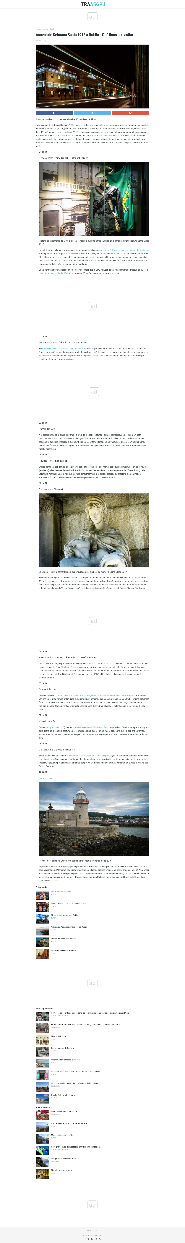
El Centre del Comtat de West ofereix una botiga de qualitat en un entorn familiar (85, 1024)
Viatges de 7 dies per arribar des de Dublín (69, 927)
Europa (38, 29)
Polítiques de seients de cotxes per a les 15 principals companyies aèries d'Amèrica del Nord (90, 1013)
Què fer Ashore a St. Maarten (63, 1095)
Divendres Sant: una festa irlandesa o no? (69, 903)
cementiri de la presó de (82, 755)
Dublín (52, 29)
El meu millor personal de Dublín (64, 915)
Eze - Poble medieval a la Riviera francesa (69, 1123)
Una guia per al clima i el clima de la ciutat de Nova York (74, 1083)
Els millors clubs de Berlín (61, 1170)
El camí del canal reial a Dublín (64, 939)
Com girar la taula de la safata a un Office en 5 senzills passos (77, 1147)
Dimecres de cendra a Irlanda (63, 950)
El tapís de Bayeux (59, 1036)
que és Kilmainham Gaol (96, 727)
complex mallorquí (55, 727)
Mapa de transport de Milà (62, 1135)
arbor (98, 755)
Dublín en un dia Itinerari (61, 892)
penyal (108, 755)
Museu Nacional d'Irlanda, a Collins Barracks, (62, 348)
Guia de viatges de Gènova (62, 1048)
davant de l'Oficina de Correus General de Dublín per (124, 250)
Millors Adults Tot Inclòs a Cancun (65, 1060)
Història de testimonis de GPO (53, 273)
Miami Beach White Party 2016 (64, 1112)
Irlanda (45, 29)
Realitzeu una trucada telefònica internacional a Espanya (75, 1071)
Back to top (92, 1231)
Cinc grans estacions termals (63, 1159)
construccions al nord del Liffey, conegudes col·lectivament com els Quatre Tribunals (95, 695)
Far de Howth (46, 778)
